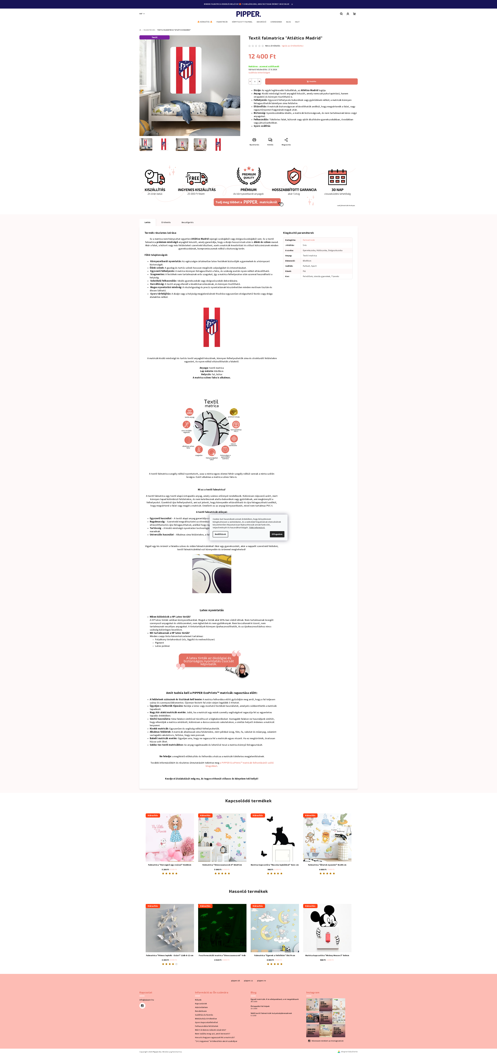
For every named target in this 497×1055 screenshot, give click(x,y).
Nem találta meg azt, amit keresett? (212, 1033)
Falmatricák (309, 240)
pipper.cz (248, 980)
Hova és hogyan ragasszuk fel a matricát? (215, 1037)
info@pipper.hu (146, 999)
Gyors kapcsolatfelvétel (206, 1022)
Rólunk (198, 999)
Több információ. (257, 527)
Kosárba (313, 81)
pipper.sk (235, 980)
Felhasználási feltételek (206, 1026)
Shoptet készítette (349, 1051)
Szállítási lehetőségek (259, 72)
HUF (140, 13)
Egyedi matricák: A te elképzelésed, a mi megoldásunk (275, 999)
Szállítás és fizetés (204, 1014)
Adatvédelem (201, 1007)
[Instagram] (142, 1006)
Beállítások (220, 534)
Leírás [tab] (148, 222)
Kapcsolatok (201, 1003)
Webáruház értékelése (206, 1018)
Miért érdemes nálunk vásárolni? (210, 1030)
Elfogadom (277, 534)
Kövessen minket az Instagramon (328, 1040)
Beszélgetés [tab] (187, 222)
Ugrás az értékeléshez (292, 45)
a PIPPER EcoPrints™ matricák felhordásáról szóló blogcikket (240, 764)
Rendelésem (201, 1011)
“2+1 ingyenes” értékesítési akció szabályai (216, 1041)
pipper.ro (261, 980)
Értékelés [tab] (166, 222)
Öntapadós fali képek (260, 1006)
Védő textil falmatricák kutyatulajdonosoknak (271, 1013)
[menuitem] (205, 22)
